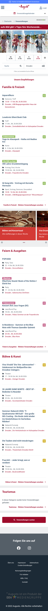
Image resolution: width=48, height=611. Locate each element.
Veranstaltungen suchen (25, 520)
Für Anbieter (24, 574)
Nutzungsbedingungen (23, 571)
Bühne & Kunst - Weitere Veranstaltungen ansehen (24, 482)
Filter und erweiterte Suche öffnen (24, 71)
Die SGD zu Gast (9, 161)
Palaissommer (8, 137)
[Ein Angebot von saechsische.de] (41, 19)
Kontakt (25, 582)
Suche (6, 66)
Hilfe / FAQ (24, 578)
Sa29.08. (38, 58)
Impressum (22, 563)
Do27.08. (20, 58)
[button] (2, 7)
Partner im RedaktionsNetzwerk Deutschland (25, 2)
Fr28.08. (29, 58)
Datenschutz (34, 563)
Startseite (7, 21)
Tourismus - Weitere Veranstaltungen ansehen (26, 507)
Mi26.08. (11, 58)
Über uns (11, 563)
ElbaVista (6, 278)
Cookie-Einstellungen (25, 565)
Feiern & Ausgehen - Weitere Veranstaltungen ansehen (22, 347)
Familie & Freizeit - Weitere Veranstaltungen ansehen (23, 205)
